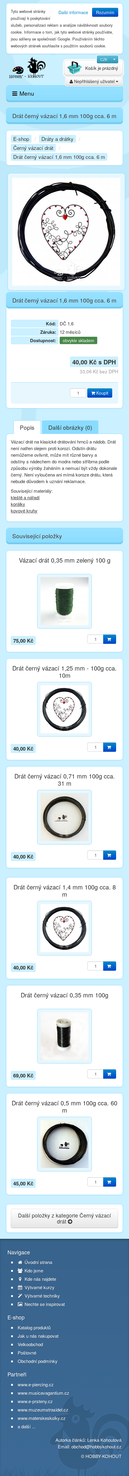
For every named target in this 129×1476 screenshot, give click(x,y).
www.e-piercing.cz (36, 1384)
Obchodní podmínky (38, 1361)
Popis (27, 427)
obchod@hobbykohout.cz (96, 1446)
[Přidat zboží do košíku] (109, 639)
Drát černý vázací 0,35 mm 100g (64, 995)
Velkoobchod (30, 1344)
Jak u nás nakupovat (38, 1336)
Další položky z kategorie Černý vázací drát (64, 1218)
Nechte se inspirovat (44, 1304)
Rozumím (105, 12)
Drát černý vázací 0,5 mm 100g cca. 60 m (64, 1106)
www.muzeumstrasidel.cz (43, 1409)
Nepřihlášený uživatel (94, 81)
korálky (18, 504)
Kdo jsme (33, 1271)
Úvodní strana (37, 1262)
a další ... (26, 1426)
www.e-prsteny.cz (35, 1401)
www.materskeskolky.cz (42, 1418)
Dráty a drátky (57, 138)
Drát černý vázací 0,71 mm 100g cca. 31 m (64, 779)
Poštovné (27, 1353)
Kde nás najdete (39, 1279)
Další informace (73, 12)
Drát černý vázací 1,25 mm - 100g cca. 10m (64, 672)
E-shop (21, 138)
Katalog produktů (34, 1328)
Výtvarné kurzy (39, 1287)
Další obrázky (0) (70, 427)
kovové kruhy (24, 510)
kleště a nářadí (25, 497)
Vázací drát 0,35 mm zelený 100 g (64, 560)
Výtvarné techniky (41, 1296)
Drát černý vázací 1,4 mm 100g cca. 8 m (65, 890)
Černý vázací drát (33, 147)
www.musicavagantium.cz (43, 1393)
